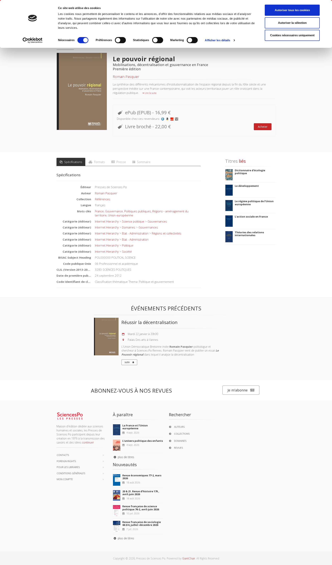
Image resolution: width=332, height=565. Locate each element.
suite (127, 362)
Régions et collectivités (166, 233)
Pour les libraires (68, 467)
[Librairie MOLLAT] (176, 119)
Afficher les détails (217, 40)
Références (102, 199)
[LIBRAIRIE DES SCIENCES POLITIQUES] (163, 119)
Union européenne (120, 215)
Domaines (128, 227)
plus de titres (125, 457)
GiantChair (188, 558)
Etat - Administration (135, 233)
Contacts (63, 455)
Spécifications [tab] (72, 162)
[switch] (120, 40)
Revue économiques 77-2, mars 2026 (141, 477)
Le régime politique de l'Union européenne (254, 202)
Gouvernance (114, 211)
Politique (127, 245)
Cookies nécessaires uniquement (292, 35)
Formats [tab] (99, 162)
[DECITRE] (172, 119)
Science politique (133, 221)
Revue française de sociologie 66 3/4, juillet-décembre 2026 (141, 523)
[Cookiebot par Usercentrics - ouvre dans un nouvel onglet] (32, 40)
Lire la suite (150, 93)
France (99, 211)
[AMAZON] (167, 119)
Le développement (247, 186)
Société (127, 251)
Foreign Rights (66, 461)
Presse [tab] (121, 162)
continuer (88, 442)
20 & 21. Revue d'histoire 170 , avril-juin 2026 (140, 493)
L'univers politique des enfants (142, 441)
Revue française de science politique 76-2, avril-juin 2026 (140, 508)
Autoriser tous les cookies (292, 10)
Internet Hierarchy (107, 221)
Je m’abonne (237, 390)
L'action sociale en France (251, 216)
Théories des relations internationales (249, 234)
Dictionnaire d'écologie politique (250, 172)
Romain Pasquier (126, 76)
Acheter (262, 126)
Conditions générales (71, 473)
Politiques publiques (137, 211)
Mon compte (65, 479)
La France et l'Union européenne (135, 427)
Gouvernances (157, 221)
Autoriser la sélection (292, 22)
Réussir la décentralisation (149, 322)
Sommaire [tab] (143, 162)
